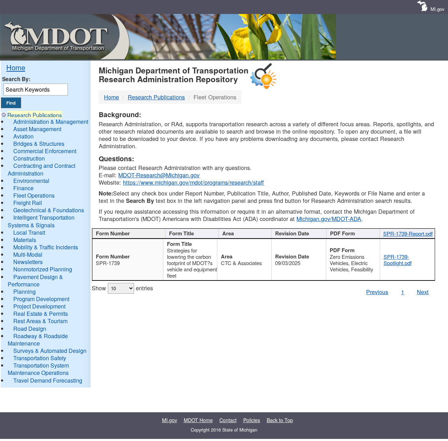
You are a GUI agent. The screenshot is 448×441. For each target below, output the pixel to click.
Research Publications (34, 115)
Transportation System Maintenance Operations (38, 369)
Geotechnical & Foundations (48, 210)
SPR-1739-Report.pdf (408, 233)
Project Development (39, 306)
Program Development (41, 299)
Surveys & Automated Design (49, 351)
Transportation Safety (39, 358)
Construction (29, 158)
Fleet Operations (34, 195)
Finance (23, 188)
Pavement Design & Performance (35, 280)
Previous (377, 291)
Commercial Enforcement (44, 151)
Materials (24, 240)
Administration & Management (50, 122)
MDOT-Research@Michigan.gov (159, 175)
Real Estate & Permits (40, 314)
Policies (251, 420)
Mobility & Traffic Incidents (45, 247)
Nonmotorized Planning (42, 269)
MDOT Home (198, 420)
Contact (228, 420)
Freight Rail (27, 203)
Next (423, 291)
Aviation (23, 136)
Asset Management (37, 129)
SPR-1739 (108, 262)
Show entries (122, 288)
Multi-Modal (27, 254)
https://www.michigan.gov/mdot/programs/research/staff (193, 182)
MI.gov (437, 9)
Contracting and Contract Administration (41, 169)
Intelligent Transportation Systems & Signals (41, 221)
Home (15, 67)
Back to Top (280, 420)
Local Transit (29, 232)
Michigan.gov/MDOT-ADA (328, 218)
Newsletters (28, 262)
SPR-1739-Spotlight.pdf (398, 259)
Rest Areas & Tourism (40, 321)
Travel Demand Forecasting (47, 380)
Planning (24, 291)
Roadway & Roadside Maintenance (38, 339)
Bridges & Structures (38, 144)
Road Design (29, 329)
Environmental (31, 181)
